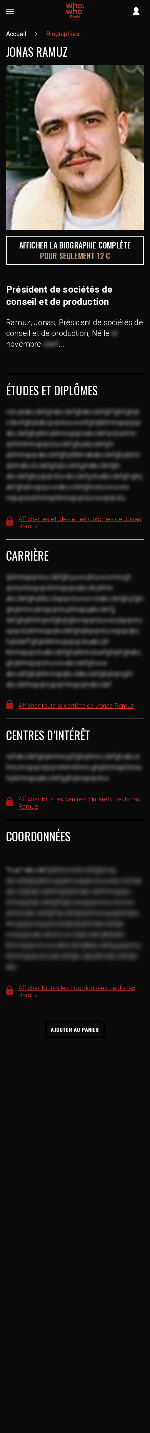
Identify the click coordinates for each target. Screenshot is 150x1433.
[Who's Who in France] (75, 11)
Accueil (16, 34)
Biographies (62, 34)
